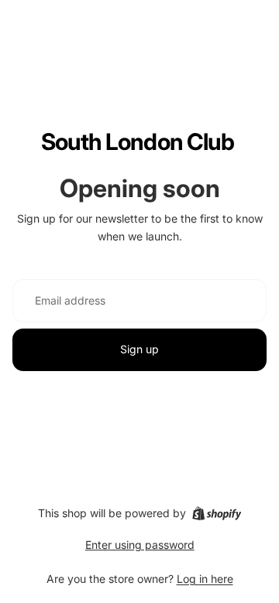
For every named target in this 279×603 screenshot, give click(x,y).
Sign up (139, 349)
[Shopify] (216, 513)
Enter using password (140, 544)
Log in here (205, 578)
